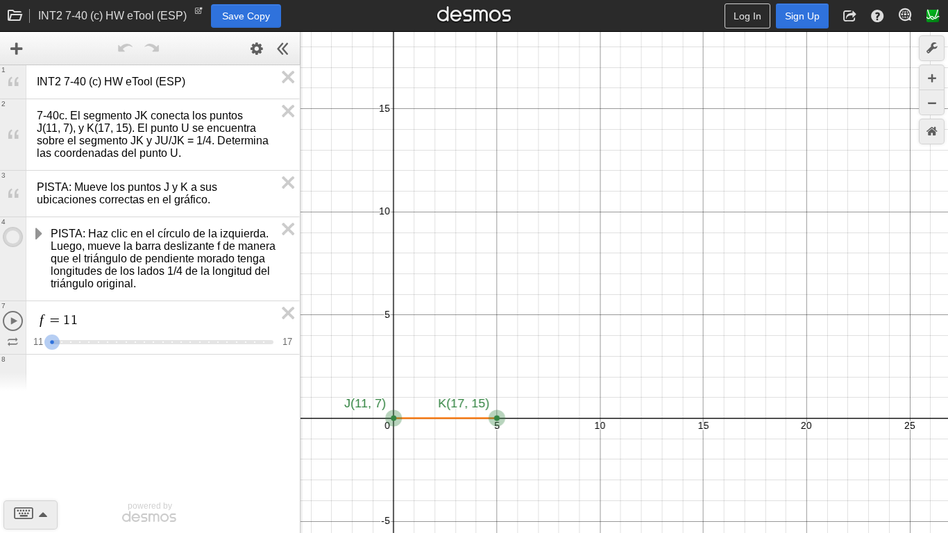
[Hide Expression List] (283, 48)
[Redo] (151, 48)
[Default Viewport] (932, 131)
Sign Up (802, 16)
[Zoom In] (932, 77)
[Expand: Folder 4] (37, 234)
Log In (747, 16)
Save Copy (246, 16)
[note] (199, 14)
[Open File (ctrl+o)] (15, 16)
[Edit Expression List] (257, 48)
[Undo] (125, 48)
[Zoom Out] (932, 102)
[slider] (52, 340)
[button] (849, 16)
